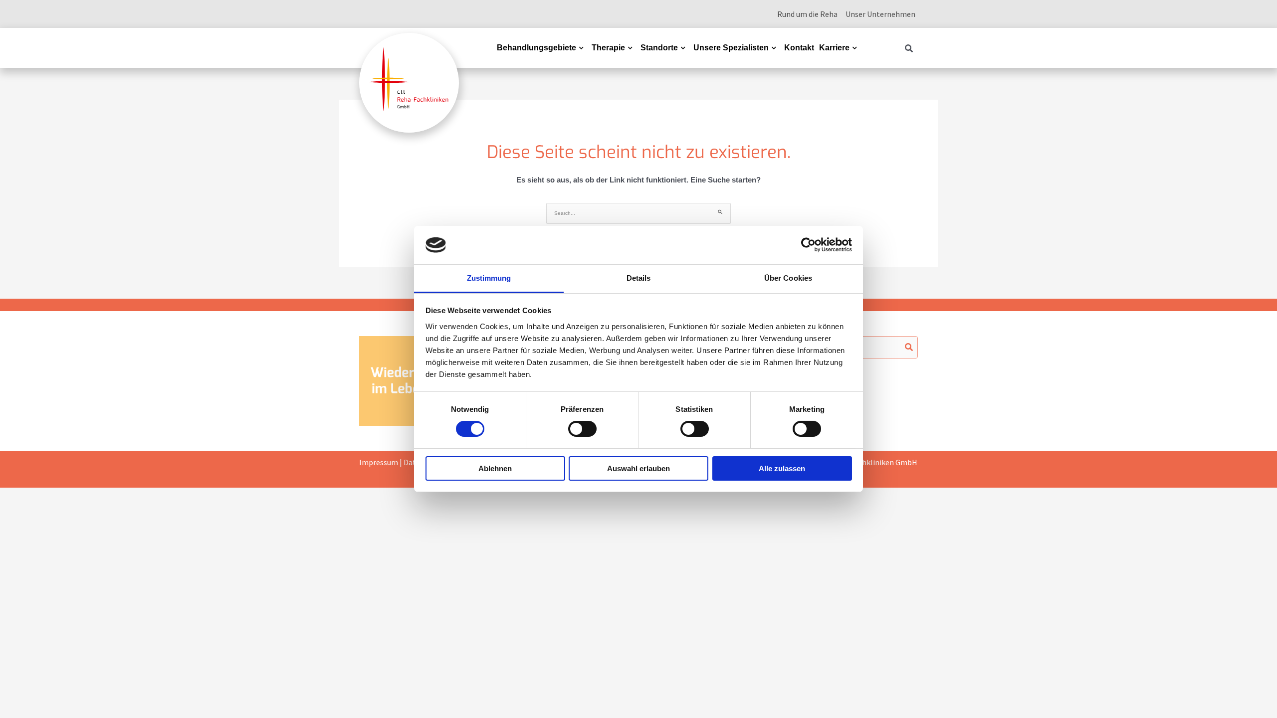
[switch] (582, 429)
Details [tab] (639, 278)
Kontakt (799, 47)
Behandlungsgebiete (536, 47)
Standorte (659, 47)
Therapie (608, 47)
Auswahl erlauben (638, 468)
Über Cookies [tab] (788, 278)
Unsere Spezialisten (731, 47)
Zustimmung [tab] (489, 278)
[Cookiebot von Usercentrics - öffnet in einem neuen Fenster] (808, 244)
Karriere (834, 47)
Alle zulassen (782, 468)
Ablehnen (495, 468)
